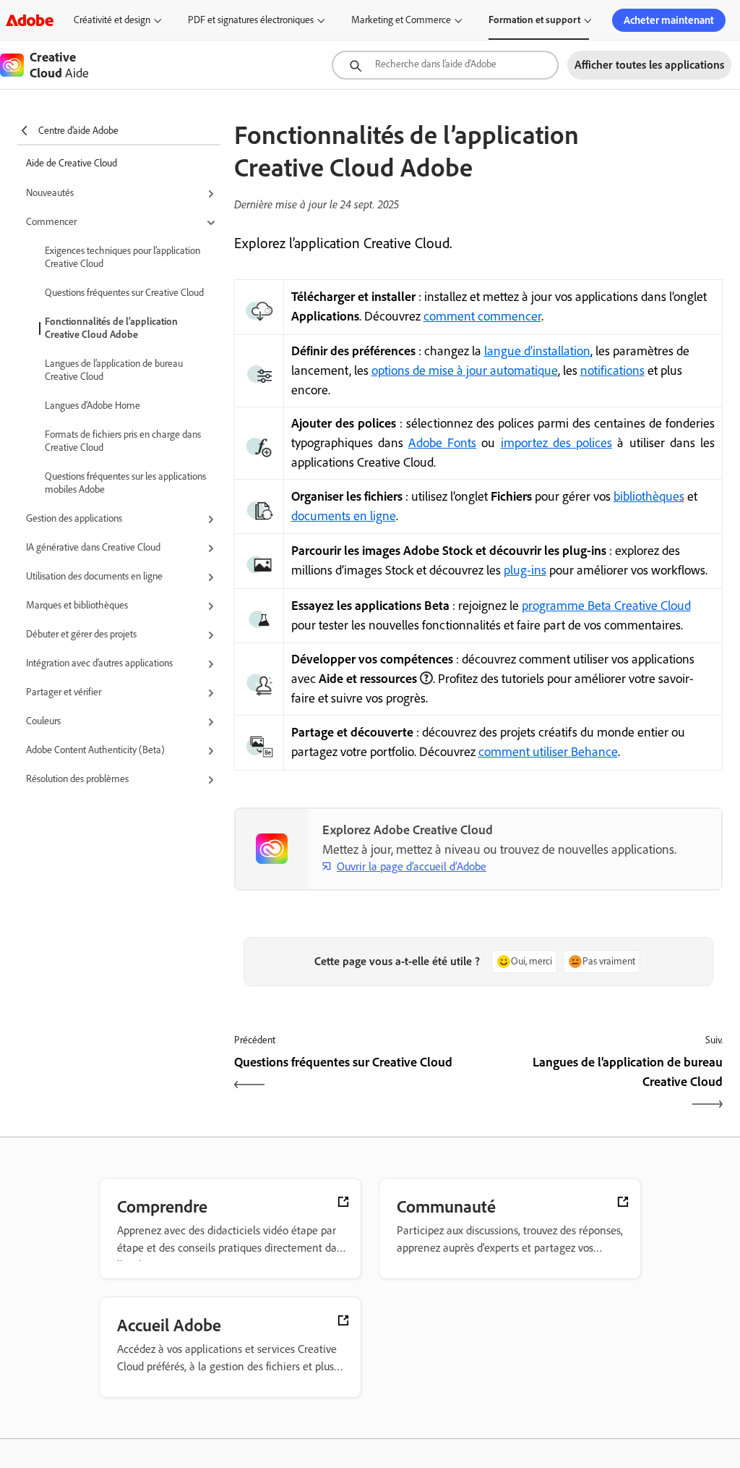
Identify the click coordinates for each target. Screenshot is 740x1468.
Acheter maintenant (669, 20)
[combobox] (445, 65)
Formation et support (534, 20)
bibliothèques (649, 496)
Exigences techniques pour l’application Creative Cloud (122, 257)
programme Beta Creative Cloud (606, 606)
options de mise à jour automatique (464, 370)
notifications (612, 370)
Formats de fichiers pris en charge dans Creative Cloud (123, 441)
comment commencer (482, 316)
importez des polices (556, 443)
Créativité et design (112, 20)
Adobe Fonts (442, 443)
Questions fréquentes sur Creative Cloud (124, 293)
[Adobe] (29, 20)
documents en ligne (343, 516)
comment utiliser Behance (548, 752)
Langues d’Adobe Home (92, 405)
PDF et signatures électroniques (251, 20)
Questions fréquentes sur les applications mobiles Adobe (125, 483)
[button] (123, 193)
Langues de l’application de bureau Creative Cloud (114, 370)
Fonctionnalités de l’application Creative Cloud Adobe (111, 328)
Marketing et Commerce (401, 20)
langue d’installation (537, 351)
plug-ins (525, 570)
